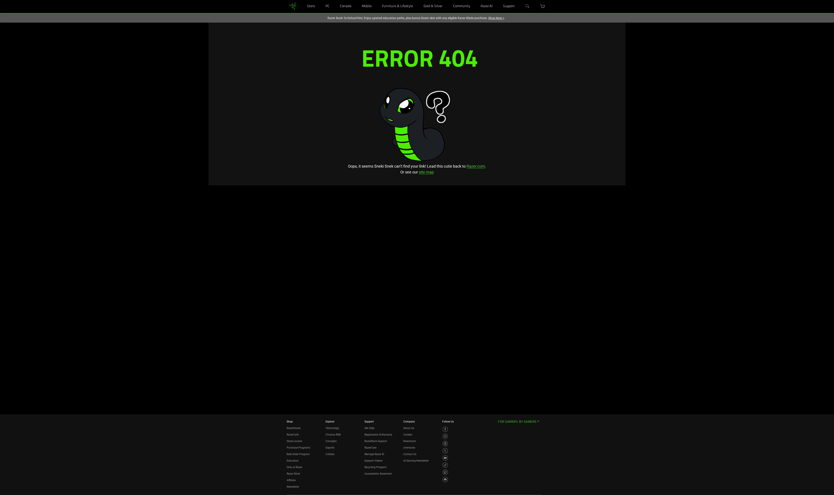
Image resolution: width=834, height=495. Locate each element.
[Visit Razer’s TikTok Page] (445, 465)
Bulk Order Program (298, 454)
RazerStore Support (375, 441)
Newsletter (293, 486)
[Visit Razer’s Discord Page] (445, 479)
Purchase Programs (298, 447)
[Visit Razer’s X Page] (445, 451)
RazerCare (370, 447)
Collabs (330, 454)
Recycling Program (375, 467)
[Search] (527, 6)
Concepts (331, 441)
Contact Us (409, 454)
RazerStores (294, 428)
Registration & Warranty (378, 434)
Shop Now (496, 18)
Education (293, 460)
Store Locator (294, 441)
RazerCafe (293, 434)
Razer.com (476, 166)
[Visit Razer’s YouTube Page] (445, 458)
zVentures (409, 447)
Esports (330, 447)
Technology (332, 428)
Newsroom (409, 441)
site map (426, 172)
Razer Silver (293, 473)
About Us (408, 428)
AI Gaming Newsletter (416, 460)
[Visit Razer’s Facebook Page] (445, 429)
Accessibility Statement (378, 473)
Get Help (369, 428)
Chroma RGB (333, 434)
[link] (292, 6)
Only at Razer (294, 467)
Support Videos (373, 460)
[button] (542, 6)
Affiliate (291, 480)
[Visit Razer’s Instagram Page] (445, 436)
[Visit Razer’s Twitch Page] (445, 472)
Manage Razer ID (374, 454)
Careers (407, 434)
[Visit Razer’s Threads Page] (445, 444)
